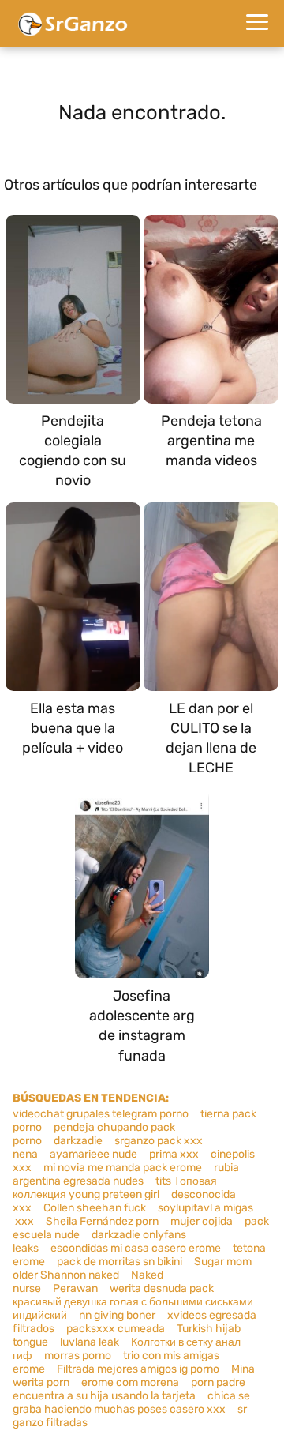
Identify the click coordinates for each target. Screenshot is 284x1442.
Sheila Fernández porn (102, 1221)
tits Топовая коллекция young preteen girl (115, 1187)
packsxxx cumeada (115, 1328)
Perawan (75, 1288)
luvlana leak (89, 1342)
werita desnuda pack (162, 1288)
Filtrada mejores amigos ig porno (138, 1369)
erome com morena (130, 1382)
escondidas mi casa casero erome (135, 1248)
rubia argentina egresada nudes (126, 1174)
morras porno (77, 1355)
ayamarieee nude (93, 1154)
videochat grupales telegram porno (101, 1114)
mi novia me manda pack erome (122, 1167)
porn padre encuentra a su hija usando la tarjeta (129, 1389)
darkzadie (78, 1140)
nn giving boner (117, 1315)
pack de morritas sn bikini (119, 1261)
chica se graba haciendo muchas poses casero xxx (131, 1402)
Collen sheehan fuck (94, 1208)
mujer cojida (201, 1221)
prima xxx (174, 1154)
